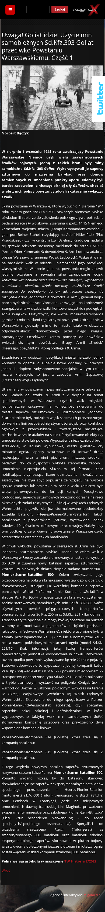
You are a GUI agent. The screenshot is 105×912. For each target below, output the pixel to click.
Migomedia (91, 895)
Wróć (6, 870)
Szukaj (60, 9)
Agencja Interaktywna (66, 895)
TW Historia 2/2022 (80, 861)
